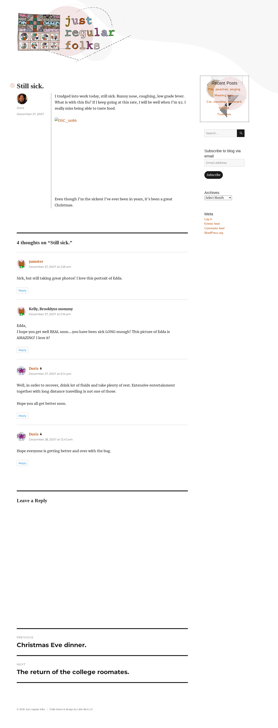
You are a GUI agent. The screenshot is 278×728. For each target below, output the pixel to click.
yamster (36, 261)
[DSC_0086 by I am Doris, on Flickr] (121, 153)
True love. (224, 114)
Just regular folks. (36, 709)
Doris (20, 108)
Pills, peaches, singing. (224, 89)
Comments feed (214, 228)
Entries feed (212, 223)
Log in (208, 219)
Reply (22, 290)
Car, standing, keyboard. (224, 101)
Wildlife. (224, 108)
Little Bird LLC (85, 709)
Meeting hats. (225, 95)
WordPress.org (213, 232)
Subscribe (213, 175)
